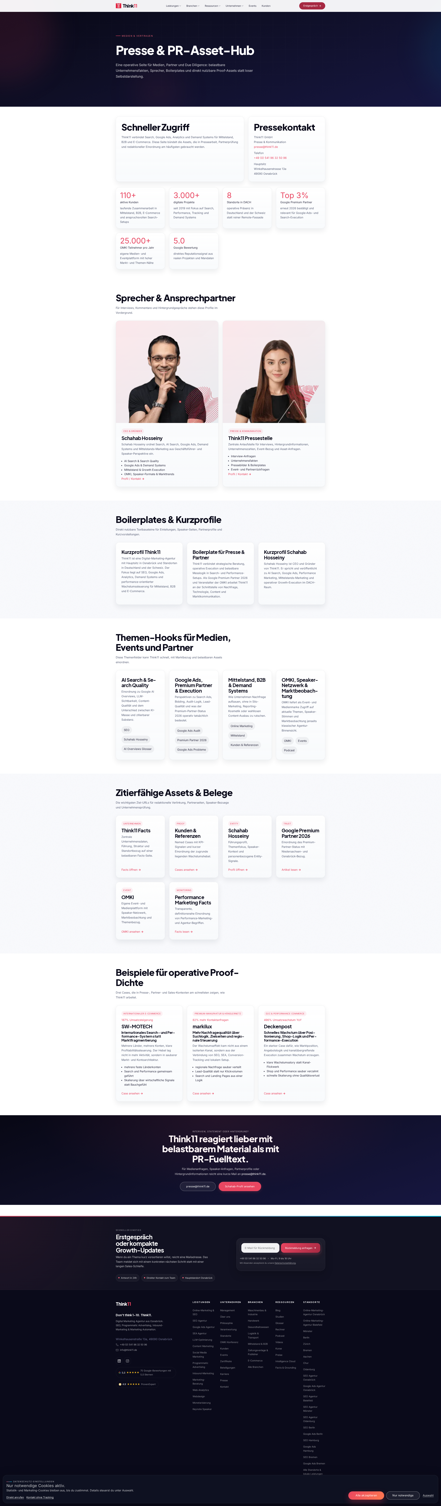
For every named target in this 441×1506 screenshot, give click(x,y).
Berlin (306, 1337)
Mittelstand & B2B (258, 1344)
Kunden (266, 5)
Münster (307, 1331)
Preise (278, 1355)
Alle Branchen (255, 1367)
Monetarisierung (202, 1402)
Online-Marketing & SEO (203, 1312)
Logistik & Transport (253, 1335)
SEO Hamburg (311, 1440)
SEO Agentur (200, 1320)
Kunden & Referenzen (244, 745)
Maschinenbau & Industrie (257, 1312)
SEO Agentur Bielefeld (310, 1398)
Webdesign (199, 1396)
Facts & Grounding (285, 1367)
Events (252, 5)
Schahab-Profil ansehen (240, 1186)
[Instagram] (127, 1360)
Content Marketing (203, 1346)
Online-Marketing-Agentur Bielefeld (313, 1322)
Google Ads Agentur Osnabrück (314, 1388)
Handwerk (253, 1320)
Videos (279, 1342)
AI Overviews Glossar (138, 749)
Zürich (306, 1344)
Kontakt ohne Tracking (40, 1497)
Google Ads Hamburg (309, 1448)
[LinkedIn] (119, 1360)
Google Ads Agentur (204, 1327)
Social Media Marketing (200, 1354)
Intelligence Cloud (285, 1361)
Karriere (224, 1374)
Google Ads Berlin (313, 1434)
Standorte (225, 1335)
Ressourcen (211, 5)
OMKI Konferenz (229, 1342)
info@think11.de (128, 1350)
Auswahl (428, 1495)
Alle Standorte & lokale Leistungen (313, 1471)
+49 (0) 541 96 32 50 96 (270, 158)
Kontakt (224, 1386)
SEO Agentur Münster (310, 1409)
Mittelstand (238, 735)
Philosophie (226, 1323)
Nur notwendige (402, 1495)
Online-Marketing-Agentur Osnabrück (314, 1312)
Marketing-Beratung (199, 1381)
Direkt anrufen (15, 1497)
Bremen (307, 1350)
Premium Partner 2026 (192, 740)
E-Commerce (255, 1360)
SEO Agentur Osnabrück (310, 1377)
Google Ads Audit (188, 730)
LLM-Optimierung (202, 1339)
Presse (224, 1380)
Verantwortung (228, 1329)
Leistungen (172, 5)
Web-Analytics (201, 1390)
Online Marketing (242, 726)
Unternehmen (233, 5)
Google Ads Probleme (191, 749)
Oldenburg (309, 1369)
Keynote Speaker (202, 1409)
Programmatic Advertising (200, 1365)
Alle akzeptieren (366, 1495)
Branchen (191, 5)
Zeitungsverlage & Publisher (258, 1352)
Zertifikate (226, 1361)
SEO (126, 730)
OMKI (287, 741)
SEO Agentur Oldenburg (310, 1419)
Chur (306, 1363)
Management (227, 1310)
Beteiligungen (227, 1367)
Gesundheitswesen (258, 1327)
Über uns (225, 1316)
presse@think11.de (266, 147)
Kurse (278, 1348)
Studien (279, 1316)
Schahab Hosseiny (136, 739)
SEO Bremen (310, 1457)
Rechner (280, 1329)
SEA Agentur (200, 1333)
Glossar (279, 1323)
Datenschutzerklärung (285, 1263)
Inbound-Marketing (203, 1373)
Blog (277, 1310)
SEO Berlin (309, 1427)
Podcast (289, 750)
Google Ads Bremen (314, 1463)
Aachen (307, 1356)
